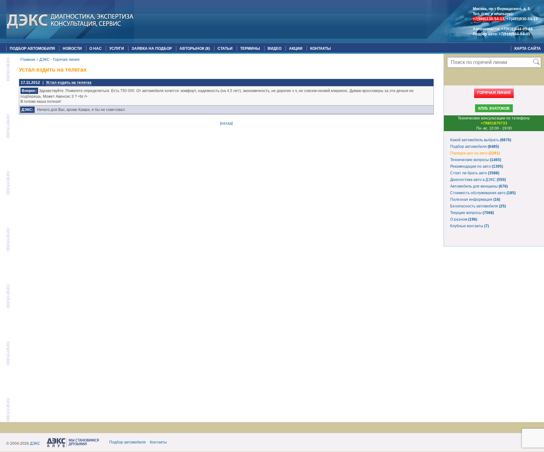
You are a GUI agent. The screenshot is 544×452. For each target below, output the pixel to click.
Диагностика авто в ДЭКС (478, 179)
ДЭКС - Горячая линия (59, 59)
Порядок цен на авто (475, 153)
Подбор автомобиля (32, 48)
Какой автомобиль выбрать (480, 140)
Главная (27, 59)
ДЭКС (35, 443)
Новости (72, 48)
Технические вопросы (475, 160)
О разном (463, 219)
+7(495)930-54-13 (522, 19)
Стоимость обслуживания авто (483, 193)
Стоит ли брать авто (474, 173)
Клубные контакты (469, 226)
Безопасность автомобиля (478, 206)
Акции (296, 48)
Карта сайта (527, 48)
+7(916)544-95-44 (517, 29)
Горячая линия (494, 92)
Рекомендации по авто (476, 166)
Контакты (320, 48)
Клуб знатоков (494, 108)
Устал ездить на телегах (69, 82)
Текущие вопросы (472, 213)
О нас (95, 48)
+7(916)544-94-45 (514, 34)
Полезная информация (475, 199)
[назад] (226, 123)
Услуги (116, 48)
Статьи (225, 48)
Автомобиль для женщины (479, 186)
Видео (274, 48)
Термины (250, 48)
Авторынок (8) (194, 48)
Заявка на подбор (152, 48)
